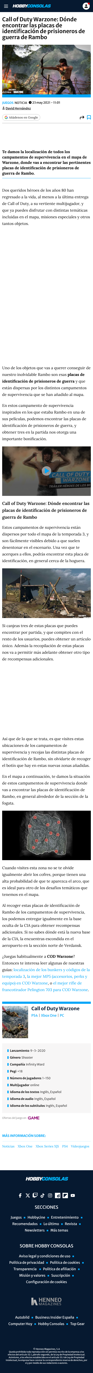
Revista (71, 1224)
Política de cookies (65, 1263)
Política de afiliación (59, 1269)
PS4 (34, 1015)
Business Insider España (54, 1317)
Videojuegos (80, 1147)
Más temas (59, 1230)
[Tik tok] (42, 1195)
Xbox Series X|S (47, 1147)
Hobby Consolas (51, 1324)
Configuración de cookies (46, 1282)
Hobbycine (36, 1217)
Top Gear (77, 1324)
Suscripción (60, 1275)
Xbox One (49, 1015)
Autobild (22, 1317)
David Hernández (18, 108)
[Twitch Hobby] (35, 1195)
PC (62, 1015)
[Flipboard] (65, 1195)
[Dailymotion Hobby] (57, 1195)
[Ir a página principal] (31, 6)
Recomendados (25, 1224)
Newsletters (35, 1230)
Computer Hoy (20, 1324)
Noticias (8, 1147)
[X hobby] (27, 1195)
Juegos (7, 103)
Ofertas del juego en (14, 1118)
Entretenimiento (65, 1217)
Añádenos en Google (23, 117)
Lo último (51, 1224)
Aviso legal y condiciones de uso (45, 1256)
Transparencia (25, 1269)
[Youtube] (72, 1195)
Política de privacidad (26, 1263)
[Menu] (6, 6)
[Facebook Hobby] (20, 1195)
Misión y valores (32, 1275)
